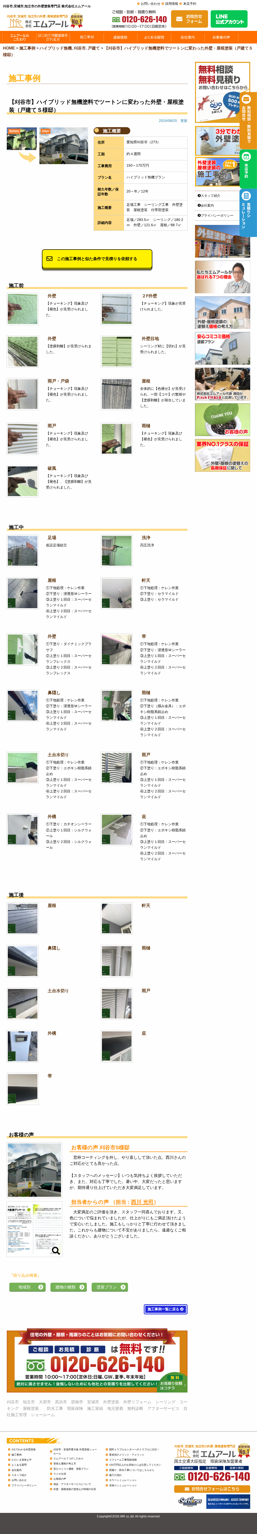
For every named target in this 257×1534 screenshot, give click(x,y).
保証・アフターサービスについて (72, 1484)
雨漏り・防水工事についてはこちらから (131, 1470)
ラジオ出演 (59, 1473)
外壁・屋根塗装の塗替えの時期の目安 (74, 1489)
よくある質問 (19, 1464)
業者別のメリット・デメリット (126, 1454)
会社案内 (207, 205)
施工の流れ (115, 1475)
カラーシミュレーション (123, 1480)
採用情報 (171, 4)
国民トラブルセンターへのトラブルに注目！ (134, 1449)
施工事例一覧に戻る (164, 1309)
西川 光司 (142, 1202)
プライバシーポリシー (217, 215)
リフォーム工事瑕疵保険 (123, 1459)
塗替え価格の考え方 (64, 1463)
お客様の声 (59, 1478)
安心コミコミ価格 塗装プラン (71, 1468)
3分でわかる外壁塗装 (24, 1449)
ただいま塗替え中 (22, 1459)
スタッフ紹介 (210, 196)
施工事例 (17, 1454)
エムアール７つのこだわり (68, 1458)
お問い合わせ (150, 4)
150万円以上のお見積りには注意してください (135, 1464)
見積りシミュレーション (123, 1485)
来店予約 (189, 4)
